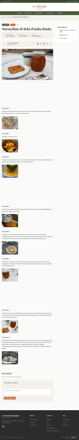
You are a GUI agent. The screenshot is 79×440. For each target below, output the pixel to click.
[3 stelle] (10, 386)
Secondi (48, 425)
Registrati (75, 1)
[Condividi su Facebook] (37, 43)
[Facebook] (3, 426)
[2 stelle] (7, 386)
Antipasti (48, 419)
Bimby (61, 13)
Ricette (29, 13)
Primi (47, 422)
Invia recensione (10, 398)
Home (20, 13)
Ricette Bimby (33, 425)
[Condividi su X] (47, 43)
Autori (51, 13)
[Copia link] (50, 43)
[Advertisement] (27, 94)
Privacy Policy (66, 419)
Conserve (8, 17)
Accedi (70, 1)
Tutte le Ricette (34, 419)
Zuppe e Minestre (50, 428)
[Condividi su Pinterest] (44, 43)
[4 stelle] (12, 386)
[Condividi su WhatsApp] (41, 43)
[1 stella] (5, 386)
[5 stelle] (15, 386)
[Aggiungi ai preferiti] (17, 25)
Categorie (39, 13)
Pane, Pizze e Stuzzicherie (52, 430)
